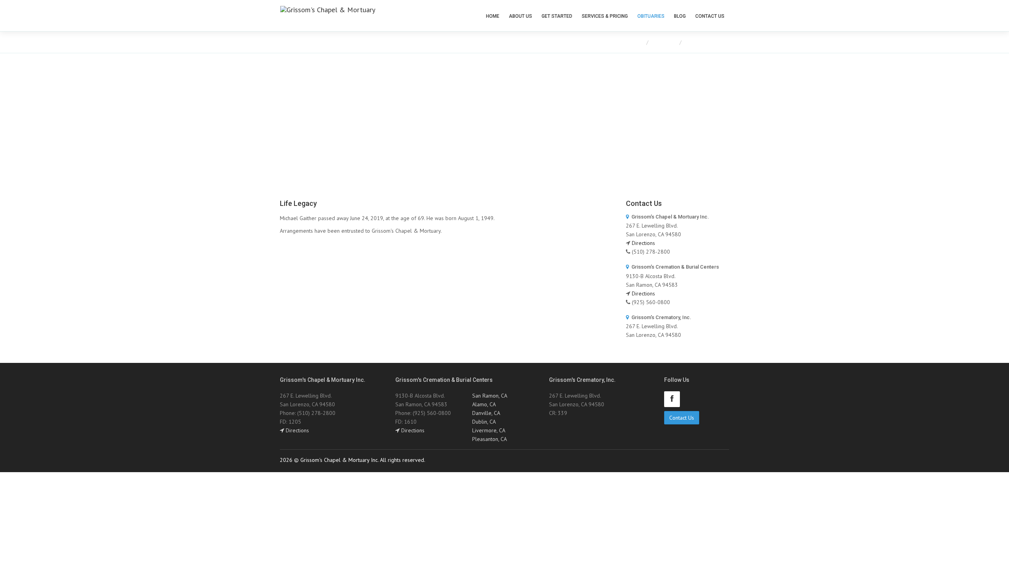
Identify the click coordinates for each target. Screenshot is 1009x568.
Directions (643, 243)
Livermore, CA (488, 430)
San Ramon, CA (489, 395)
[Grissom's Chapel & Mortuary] (328, 15)
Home (492, 16)
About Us (520, 16)
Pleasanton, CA (489, 439)
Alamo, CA (484, 404)
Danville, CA (486, 413)
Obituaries (651, 16)
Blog (680, 16)
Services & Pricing (605, 16)
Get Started (557, 16)
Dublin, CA (484, 421)
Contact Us (709, 16)
